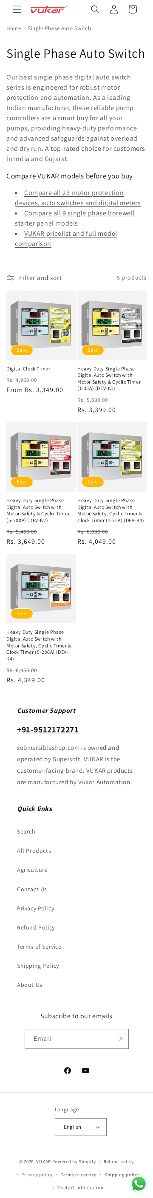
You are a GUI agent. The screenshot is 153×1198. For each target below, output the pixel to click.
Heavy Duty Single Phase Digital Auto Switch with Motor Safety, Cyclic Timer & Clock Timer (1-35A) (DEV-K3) (110, 510)
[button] (17, 9)
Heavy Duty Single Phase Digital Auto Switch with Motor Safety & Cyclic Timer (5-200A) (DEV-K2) (38, 510)
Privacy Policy (35, 908)
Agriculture (32, 869)
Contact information (80, 1187)
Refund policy (119, 1161)
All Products (34, 850)
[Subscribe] (119, 1039)
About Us (29, 985)
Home (13, 28)
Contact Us (32, 889)
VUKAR (43, 1161)
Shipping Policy (38, 965)
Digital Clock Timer (28, 368)
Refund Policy (36, 927)
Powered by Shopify (74, 1161)
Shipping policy (122, 1175)
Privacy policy (37, 1175)
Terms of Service (39, 946)
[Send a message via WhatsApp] (139, 1184)
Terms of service (78, 1175)
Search (26, 831)
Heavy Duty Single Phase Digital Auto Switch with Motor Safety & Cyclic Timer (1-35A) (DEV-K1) (109, 378)
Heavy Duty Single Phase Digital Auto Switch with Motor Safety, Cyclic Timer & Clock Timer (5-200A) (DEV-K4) (38, 645)
